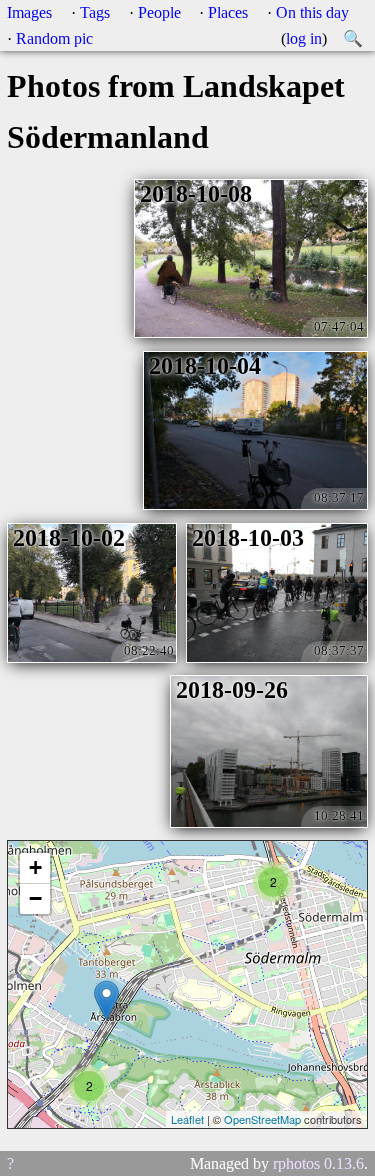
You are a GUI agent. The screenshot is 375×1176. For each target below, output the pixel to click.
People (159, 12)
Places (228, 12)
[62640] (106, 1000)
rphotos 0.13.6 (318, 1163)
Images (29, 12)
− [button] (35, 898)
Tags (95, 12)
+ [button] (35, 867)
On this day (312, 12)
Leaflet (187, 1119)
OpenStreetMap (262, 1119)
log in (304, 38)
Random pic (54, 38)
